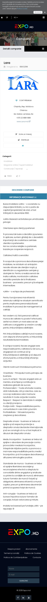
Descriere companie (23, 190)
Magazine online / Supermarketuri (18, 165)
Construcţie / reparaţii (13, 169)
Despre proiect (14, 549)
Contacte (37, 557)
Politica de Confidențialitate (15, 557)
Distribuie (25, 140)
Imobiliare (8, 161)
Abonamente (31, 549)
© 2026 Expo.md (23, 590)
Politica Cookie (22, 9)
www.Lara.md (23, 121)
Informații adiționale (23, 197)
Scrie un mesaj (24, 134)
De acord (38, 12)
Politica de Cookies (32, 553)
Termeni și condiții (11, 553)
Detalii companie (12, 48)
